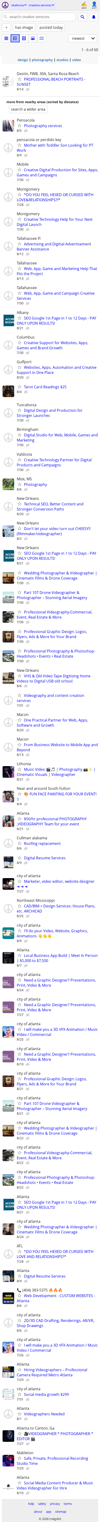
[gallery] (32, 38)
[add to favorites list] (19, 79)
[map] (41, 38)
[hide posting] (28, 89)
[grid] (24, 38)
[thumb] (15, 38)
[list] (6, 38)
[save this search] (93, 17)
